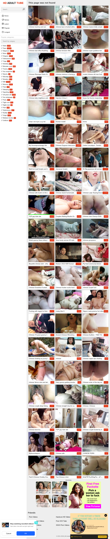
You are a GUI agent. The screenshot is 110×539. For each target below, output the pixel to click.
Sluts (6, 46)
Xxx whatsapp (9, 97)
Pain (6, 107)
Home (6, 16)
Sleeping (7, 89)
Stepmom (8, 51)
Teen (7, 48)
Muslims (7, 79)
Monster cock (9, 66)
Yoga (6, 61)
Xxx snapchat (9, 71)
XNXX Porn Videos (62, 525)
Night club (7, 105)
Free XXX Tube (61, 521)
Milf (6, 82)
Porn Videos (33, 517)
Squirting (8, 92)
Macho (6, 74)
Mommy (7, 84)
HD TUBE (13, 3)
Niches (6, 20)
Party (6, 100)
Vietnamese (8, 58)
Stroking (7, 64)
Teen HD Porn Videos (36, 521)
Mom (6, 53)
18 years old (9, 95)
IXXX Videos (33, 529)
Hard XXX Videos (35, 525)
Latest (6, 24)
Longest (7, 32)
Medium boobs (9, 118)
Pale (6, 87)
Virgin (7, 115)
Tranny (7, 69)
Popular (7, 28)
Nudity (7, 113)
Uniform (7, 120)
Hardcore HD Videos (63, 517)
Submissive (8, 110)
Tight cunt (8, 102)
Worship (7, 76)
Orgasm (7, 56)
